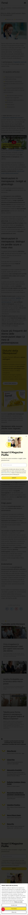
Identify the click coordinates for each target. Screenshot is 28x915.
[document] (14, 457)
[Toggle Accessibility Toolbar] (3, 909)
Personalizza (14, 908)
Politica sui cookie (18, 901)
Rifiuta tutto (14, 912)
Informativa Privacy (6, 472)
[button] (26, 436)
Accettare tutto (14, 905)
